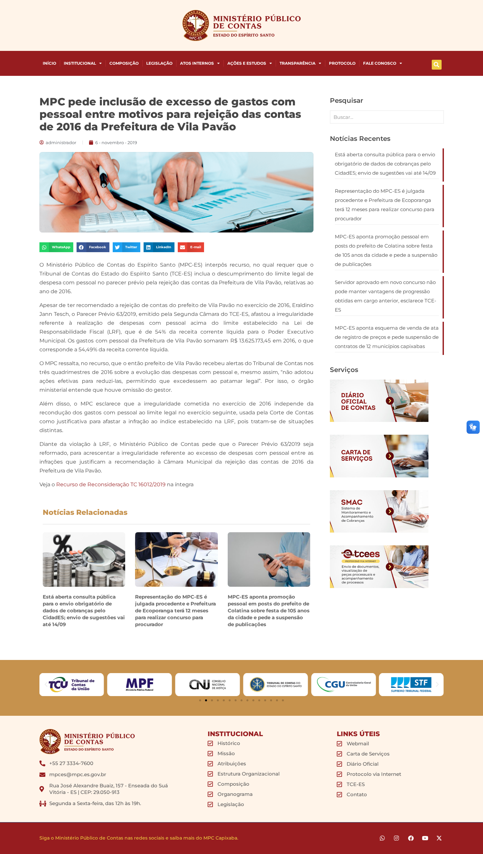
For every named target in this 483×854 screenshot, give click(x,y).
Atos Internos (197, 63)
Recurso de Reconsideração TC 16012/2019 (111, 484)
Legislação (159, 63)
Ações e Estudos (246, 63)
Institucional (80, 63)
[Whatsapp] (382, 838)
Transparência (297, 63)
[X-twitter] (439, 838)
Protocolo (342, 63)
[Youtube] (425, 838)
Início (49, 63)
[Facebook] (410, 838)
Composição (124, 63)
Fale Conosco (379, 63)
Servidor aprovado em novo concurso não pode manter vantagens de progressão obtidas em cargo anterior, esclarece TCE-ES (385, 296)
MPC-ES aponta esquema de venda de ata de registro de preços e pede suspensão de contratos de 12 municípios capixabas (387, 337)
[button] (437, 65)
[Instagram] (396, 838)
